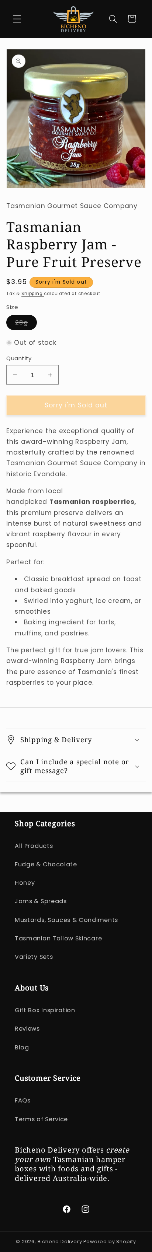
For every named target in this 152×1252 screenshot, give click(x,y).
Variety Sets (34, 957)
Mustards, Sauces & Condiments (66, 920)
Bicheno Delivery (61, 1241)
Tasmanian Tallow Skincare (58, 938)
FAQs (23, 1100)
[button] (17, 19)
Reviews (27, 1028)
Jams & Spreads (41, 901)
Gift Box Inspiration (45, 1010)
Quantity (19, 358)
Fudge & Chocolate (46, 864)
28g (26, 324)
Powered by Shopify (109, 1241)
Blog (22, 1047)
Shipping (32, 294)
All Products (34, 846)
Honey (25, 882)
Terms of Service (41, 1119)
